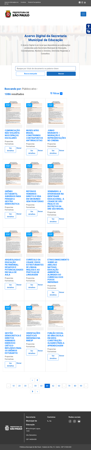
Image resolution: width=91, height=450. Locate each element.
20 (19, 386)
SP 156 (6, 4)
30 (25, 386)
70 (69, 386)
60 (41, 386)
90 (81, 386)
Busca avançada (30, 74)
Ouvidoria (23, 2)
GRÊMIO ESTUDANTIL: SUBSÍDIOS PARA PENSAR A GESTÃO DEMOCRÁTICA (13, 197)
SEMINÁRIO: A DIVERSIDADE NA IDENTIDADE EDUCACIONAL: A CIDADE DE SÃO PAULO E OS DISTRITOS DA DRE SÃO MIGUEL (56, 200)
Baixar (19, 148)
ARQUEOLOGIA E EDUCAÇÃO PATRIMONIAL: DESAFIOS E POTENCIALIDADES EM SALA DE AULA (14, 267)
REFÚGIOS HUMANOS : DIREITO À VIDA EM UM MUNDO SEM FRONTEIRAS (34, 196)
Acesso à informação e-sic (11, 2)
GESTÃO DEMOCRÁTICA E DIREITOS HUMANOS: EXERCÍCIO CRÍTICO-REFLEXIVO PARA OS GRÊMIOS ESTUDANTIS (13, 343)
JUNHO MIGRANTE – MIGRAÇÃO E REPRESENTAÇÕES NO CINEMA (57, 135)
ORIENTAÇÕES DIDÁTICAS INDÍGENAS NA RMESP (33, 337)
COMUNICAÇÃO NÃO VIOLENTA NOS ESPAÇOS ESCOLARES (12, 134)
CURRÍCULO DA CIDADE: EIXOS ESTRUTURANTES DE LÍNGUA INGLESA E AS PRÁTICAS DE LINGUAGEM (34, 267)
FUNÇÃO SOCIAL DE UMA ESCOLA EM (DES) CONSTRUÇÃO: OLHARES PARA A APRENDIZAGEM (56, 339)
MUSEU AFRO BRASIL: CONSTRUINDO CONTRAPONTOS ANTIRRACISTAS (34, 135)
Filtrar (57, 93)
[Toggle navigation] (83, 14)
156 (50, 421)
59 (35, 386)
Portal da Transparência (34, 2)
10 (13, 386)
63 (59, 386)
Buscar (61, 74)
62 (53, 386)
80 (75, 386)
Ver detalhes (10, 149)
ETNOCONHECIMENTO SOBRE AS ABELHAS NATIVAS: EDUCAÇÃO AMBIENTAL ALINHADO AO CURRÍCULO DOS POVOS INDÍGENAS (58, 271)
